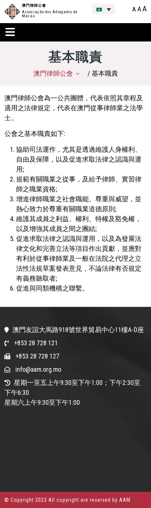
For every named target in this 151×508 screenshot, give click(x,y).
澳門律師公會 (34, 5)
